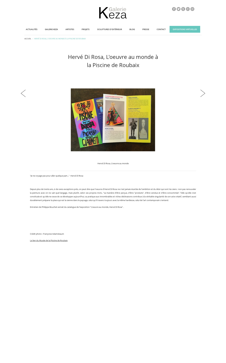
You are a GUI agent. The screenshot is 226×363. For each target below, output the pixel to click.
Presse (145, 29)
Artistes (69, 29)
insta (192, 9)
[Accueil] (113, 17)
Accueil (27, 38)
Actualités (31, 29)
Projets (85, 29)
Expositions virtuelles (185, 29)
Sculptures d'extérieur (109, 29)
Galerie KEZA (51, 29)
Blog (132, 29)
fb (174, 9)
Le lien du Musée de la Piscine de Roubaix (49, 240)
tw (178, 9)
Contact (161, 29)
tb (183, 9)
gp (188, 9)
